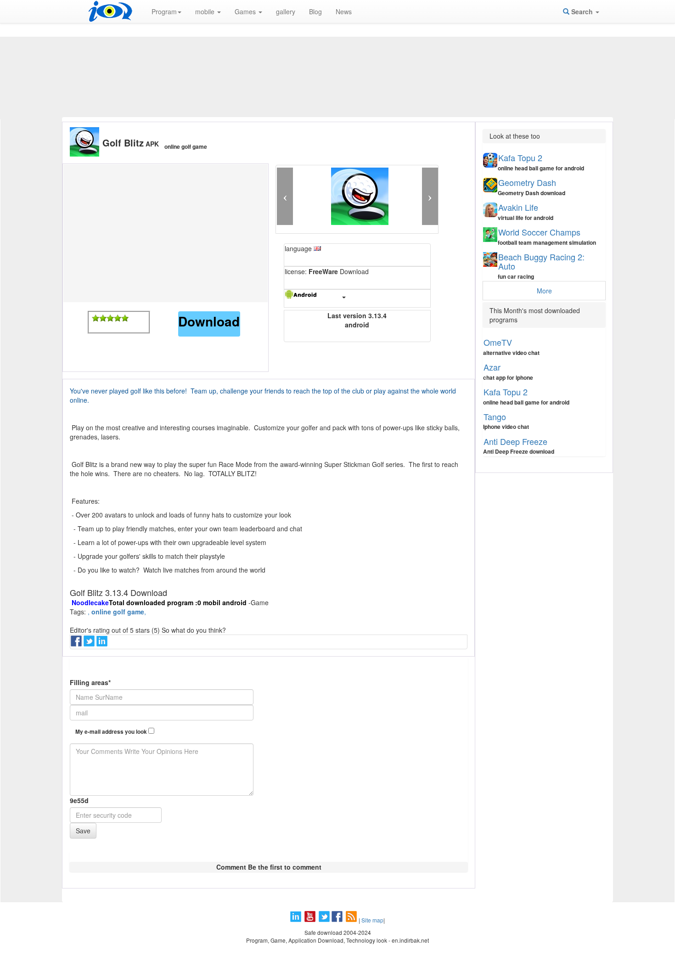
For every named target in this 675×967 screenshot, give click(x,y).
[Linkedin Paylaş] (102, 643)
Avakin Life (518, 207)
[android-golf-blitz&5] (125, 318)
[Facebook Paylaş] (77, 643)
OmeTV (498, 342)
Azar (492, 367)
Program (164, 11)
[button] (285, 196)
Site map (372, 920)
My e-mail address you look (111, 732)
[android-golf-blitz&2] (103, 318)
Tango (495, 416)
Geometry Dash (527, 182)
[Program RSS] (352, 920)
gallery (285, 11)
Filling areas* (90, 682)
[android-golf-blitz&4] (117, 318)
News (344, 11)
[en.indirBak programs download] (110, 11)
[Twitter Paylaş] (90, 643)
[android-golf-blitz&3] (110, 318)
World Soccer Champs (539, 232)
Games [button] (246, 11)
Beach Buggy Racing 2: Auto (541, 261)
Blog (315, 11)
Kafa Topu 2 (520, 157)
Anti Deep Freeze (515, 441)
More (544, 290)
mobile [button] (205, 11)
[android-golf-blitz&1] (95, 318)
